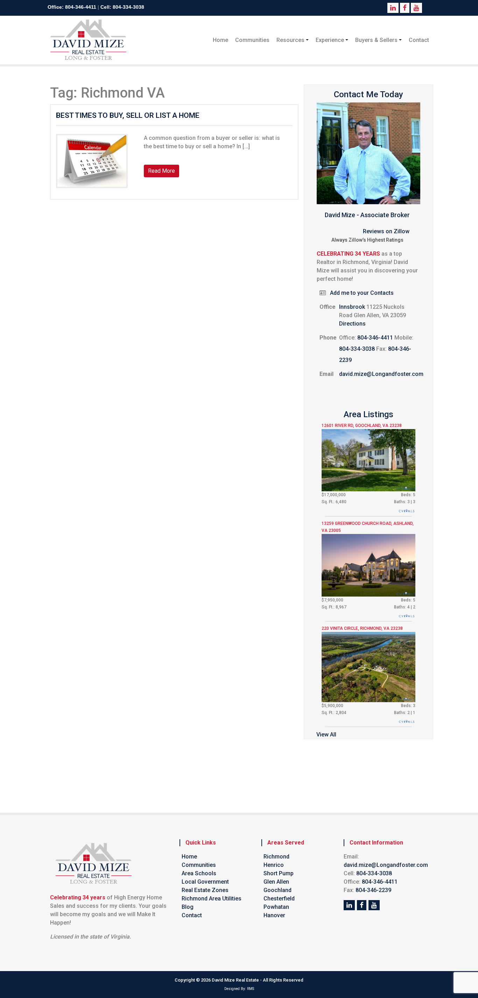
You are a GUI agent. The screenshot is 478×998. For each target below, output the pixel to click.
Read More (161, 170)
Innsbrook (352, 307)
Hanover (274, 915)
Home (220, 40)
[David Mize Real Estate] (88, 40)
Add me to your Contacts (362, 293)
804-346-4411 (80, 7)
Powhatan (276, 907)
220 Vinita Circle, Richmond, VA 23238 (362, 628)
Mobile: (403, 337)
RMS (250, 988)
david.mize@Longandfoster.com (381, 374)
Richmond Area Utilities (211, 898)
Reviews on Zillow (386, 231)
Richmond (276, 856)
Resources (290, 40)
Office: (347, 337)
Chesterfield (279, 898)
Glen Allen (276, 881)
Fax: (381, 348)
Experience (330, 40)
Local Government (205, 881)
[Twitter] (361, 905)
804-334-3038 (128, 7)
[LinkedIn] (374, 905)
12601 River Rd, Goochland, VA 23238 (362, 425)
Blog (188, 907)
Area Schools (199, 873)
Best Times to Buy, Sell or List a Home (127, 115)
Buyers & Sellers (376, 40)
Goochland (277, 890)
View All (326, 734)
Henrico (273, 865)
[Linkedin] (349, 905)
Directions (352, 323)
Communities (252, 40)
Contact (419, 40)
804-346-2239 (373, 890)
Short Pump (278, 873)
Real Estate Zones (205, 890)
